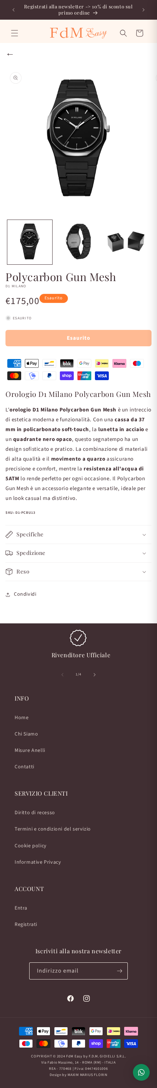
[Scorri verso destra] (95, 675)
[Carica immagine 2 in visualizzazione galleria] (78, 242)
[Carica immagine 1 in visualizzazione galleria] (29, 242)
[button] (15, 33)
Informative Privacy (38, 862)
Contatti (24, 766)
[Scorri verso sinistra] (62, 675)
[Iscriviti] (119, 970)
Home (21, 717)
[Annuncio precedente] (13, 10)
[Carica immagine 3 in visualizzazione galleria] (126, 242)
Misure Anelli (30, 750)
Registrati (26, 924)
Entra (21, 908)
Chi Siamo (26, 734)
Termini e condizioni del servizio (53, 829)
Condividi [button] (25, 594)
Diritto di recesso (35, 812)
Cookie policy (31, 845)
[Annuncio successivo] (143, 10)
